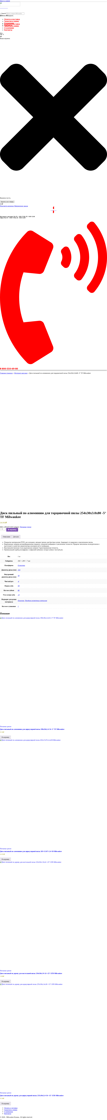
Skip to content (5, 1)
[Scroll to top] (1, 1119)
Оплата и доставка (12, 19)
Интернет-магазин (20, 373)
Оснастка (21, 565)
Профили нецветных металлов (36, 600)
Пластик (21, 600)
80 (18, 590)
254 (19, 570)
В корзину (12, 530)
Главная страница (6, 373)
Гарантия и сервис (11, 21)
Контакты (8, 30)
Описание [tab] (6, 537)
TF (19, 586)
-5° (19, 595)
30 (18, 576)
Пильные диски (25, 527)
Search (3, 13)
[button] (53, 16)
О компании (9, 28)
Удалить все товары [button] (7, 202)
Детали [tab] (16, 537)
